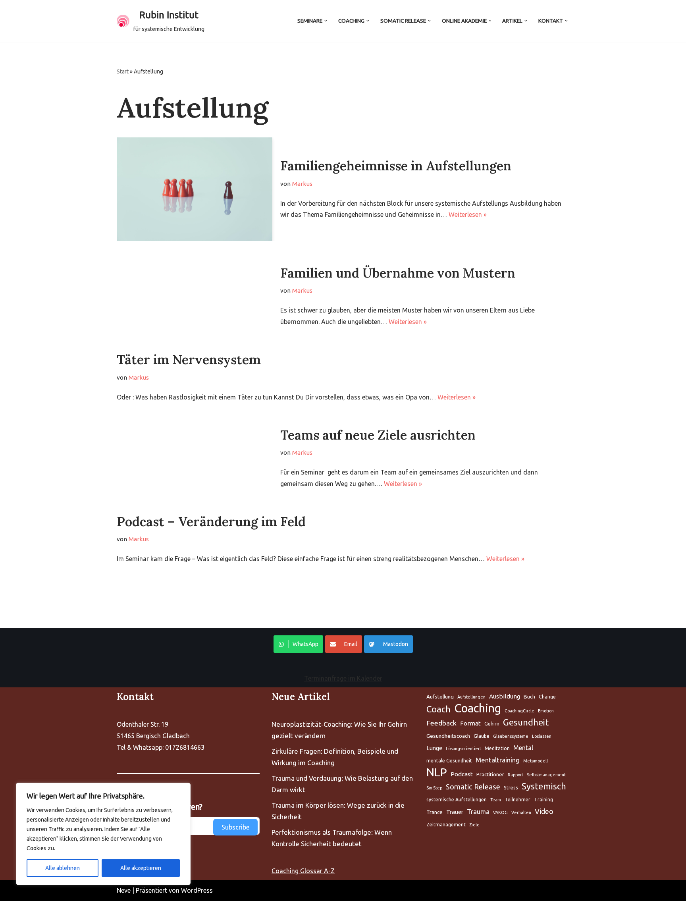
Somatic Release (473, 787)
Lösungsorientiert (463, 748)
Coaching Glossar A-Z (303, 870)
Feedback (441, 723)
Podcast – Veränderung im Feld (211, 521)
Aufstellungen (471, 697)
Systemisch (544, 786)
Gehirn (491, 723)
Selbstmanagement (546, 774)
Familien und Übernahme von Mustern (397, 273)
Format (470, 723)
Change (547, 696)
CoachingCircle (519, 710)
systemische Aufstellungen (456, 799)
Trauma (478, 811)
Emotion (546, 710)
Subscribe (235, 827)
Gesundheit (526, 722)
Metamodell (535, 760)
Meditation (497, 748)
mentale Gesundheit (449, 760)
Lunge (434, 748)
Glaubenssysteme (510, 736)
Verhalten (521, 812)
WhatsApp (305, 644)
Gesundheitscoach (448, 736)
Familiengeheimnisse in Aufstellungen (395, 166)
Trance (434, 812)
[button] (325, 20)
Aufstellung (440, 696)
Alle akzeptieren (140, 868)
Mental (523, 747)
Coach (438, 709)
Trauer (454, 811)
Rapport (515, 774)
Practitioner (490, 774)
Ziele (474, 824)
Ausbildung (504, 696)
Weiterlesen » (468, 214)
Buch (529, 696)
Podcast (462, 774)
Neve (124, 890)
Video (544, 811)
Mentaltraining (498, 760)
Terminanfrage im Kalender (343, 678)
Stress (511, 787)
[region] (103, 834)
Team (495, 799)
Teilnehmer (517, 799)
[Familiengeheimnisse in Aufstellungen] (194, 189)
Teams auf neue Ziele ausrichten (378, 435)
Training (543, 799)
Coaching (477, 708)
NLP (436, 772)
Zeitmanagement (446, 824)
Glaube (481, 736)
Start (123, 71)
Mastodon (395, 644)
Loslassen (541, 736)
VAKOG (500, 812)
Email (350, 644)
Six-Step (434, 787)
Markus (302, 183)
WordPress (197, 890)
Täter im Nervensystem (189, 359)
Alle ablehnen (62, 868)
